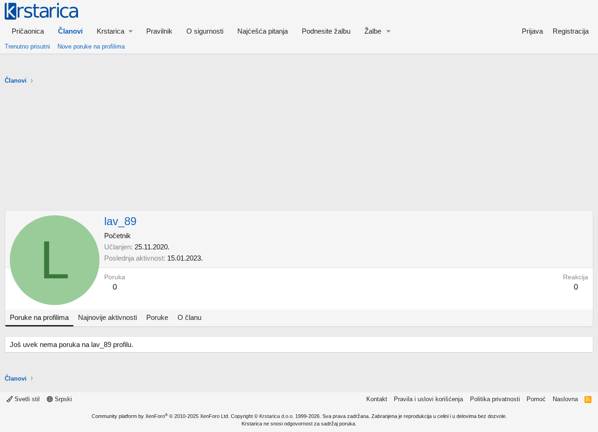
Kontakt (376, 399)
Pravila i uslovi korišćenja (428, 399)
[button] (114, 31)
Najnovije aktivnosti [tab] (107, 317)
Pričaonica (28, 31)
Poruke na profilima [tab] (39, 317)
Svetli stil (26, 399)
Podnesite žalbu (326, 31)
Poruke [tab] (157, 317)
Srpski (62, 399)
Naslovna (565, 399)
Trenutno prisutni (27, 46)
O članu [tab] (189, 317)
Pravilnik (159, 31)
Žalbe (372, 31)
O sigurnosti (204, 31)
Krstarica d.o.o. (276, 416)
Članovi (70, 31)
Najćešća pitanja (262, 31)
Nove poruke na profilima (91, 46)
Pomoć (536, 399)
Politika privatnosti (495, 399)
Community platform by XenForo (160, 416)
